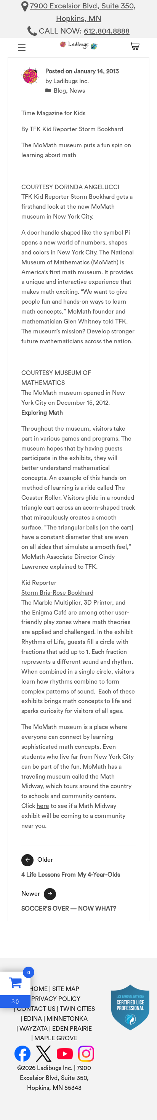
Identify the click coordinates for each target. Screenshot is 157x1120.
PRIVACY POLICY (55, 999)
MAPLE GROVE (55, 1038)
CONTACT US (36, 1009)
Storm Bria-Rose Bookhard (57, 593)
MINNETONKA (67, 1019)
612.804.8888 (107, 31)
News (77, 91)
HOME (38, 989)
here (43, 806)
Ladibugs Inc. (71, 81)
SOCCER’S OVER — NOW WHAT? (68, 900)
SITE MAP (65, 989)
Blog (60, 91)
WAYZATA (33, 1029)
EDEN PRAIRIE (72, 1029)
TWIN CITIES (77, 1009)
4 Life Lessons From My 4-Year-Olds (70, 866)
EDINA (33, 1019)
